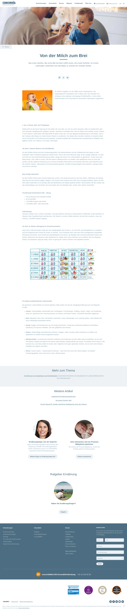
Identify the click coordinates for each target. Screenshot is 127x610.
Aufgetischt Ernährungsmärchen (63, 396)
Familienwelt (79, 3)
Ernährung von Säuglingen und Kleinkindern (40, 376)
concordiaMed (38, 536)
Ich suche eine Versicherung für (12, 539)
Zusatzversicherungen (9, 534)
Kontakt (67, 539)
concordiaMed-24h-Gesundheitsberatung (58, 574)
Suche (100, 564)
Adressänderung (70, 532)
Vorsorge (5, 536)
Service (61, 3)
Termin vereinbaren (70, 546)
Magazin (69, 3)
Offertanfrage (69, 541)
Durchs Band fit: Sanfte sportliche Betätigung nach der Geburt (63, 404)
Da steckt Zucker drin (63, 400)
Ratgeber (36, 532)
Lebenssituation (7, 541)
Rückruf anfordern (70, 544)
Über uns (88, 3)
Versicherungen (41, 3)
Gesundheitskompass (40, 534)
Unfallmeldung (69, 536)
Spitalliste (68, 534)
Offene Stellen (69, 553)
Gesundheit (52, 3)
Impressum (14, 601)
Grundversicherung (8, 532)
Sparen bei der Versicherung (11, 544)
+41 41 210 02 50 (84, 574)
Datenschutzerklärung (23, 608)
